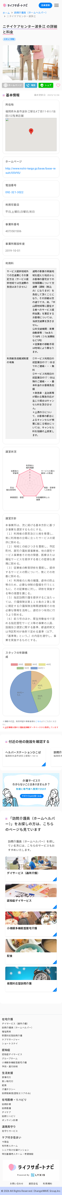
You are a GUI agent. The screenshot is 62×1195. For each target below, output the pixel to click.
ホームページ (15, 85)
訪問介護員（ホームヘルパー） (18, 1027)
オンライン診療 (10, 1120)
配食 (4, 1085)
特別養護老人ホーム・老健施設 (18, 1154)
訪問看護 (6, 1108)
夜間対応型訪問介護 (12, 1035)
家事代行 (6, 1077)
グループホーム (10, 1058)
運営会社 (33, 1183)
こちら (38, 721)
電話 (33, 85)
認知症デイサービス (12, 1054)
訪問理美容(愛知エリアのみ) (16, 1093)
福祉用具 (6, 1031)
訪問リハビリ (9, 1116)
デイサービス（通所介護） (15, 1023)
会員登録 (45, 5)
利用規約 (47, 1183)
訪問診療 (6, 1104)
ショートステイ (10, 1043)
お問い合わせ (16, 1183)
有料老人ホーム (10, 1146)
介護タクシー (9, 1089)
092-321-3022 (14, 192)
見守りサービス (10, 1131)
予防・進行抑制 (10, 1066)
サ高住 (5, 1142)
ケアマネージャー (11, 1039)
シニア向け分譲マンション (15, 1150)
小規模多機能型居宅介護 (14, 1062)
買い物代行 (7, 1081)
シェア (48, 85)
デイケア (6, 1112)
